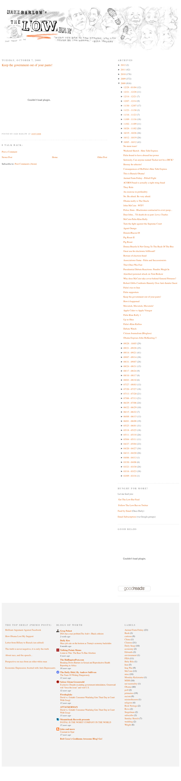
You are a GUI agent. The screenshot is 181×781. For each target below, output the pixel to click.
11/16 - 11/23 (130, 114)
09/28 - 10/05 (130, 343)
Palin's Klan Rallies (132, 324)
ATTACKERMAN (69, 706)
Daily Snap (130, 645)
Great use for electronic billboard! (139, 251)
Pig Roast (127, 241)
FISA (127, 658)
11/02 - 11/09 (130, 123)
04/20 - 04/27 (130, 448)
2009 (123, 78)
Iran (127, 664)
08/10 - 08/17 (130, 375)
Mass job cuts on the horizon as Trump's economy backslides (85, 643)
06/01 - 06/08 (130, 421)
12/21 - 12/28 (130, 91)
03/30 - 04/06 (130, 462)
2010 (123, 74)
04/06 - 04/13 (130, 457)
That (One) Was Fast (132, 264)
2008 (123, 83)
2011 (123, 69)
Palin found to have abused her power (141, 155)
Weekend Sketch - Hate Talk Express (140, 150)
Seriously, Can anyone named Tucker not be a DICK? (148, 159)
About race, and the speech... (18, 655)
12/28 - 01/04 (130, 87)
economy (129, 648)
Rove (127, 708)
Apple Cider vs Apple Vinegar (137, 310)
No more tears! (130, 146)
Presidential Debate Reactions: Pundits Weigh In (146, 269)
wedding (129, 721)
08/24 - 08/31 (130, 366)
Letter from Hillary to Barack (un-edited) (24, 642)
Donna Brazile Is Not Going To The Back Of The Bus (148, 246)
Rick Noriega (131, 705)
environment (131, 655)
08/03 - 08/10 (130, 379)
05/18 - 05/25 (130, 430)
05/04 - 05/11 (130, 439)
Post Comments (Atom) (26, 163)
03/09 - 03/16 (130, 475)
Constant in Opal (67, 731)
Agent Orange (130, 228)
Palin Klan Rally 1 (132, 315)
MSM (128, 680)
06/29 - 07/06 (130, 402)
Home (55, 157)
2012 (123, 65)
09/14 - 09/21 (130, 352)
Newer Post (7, 157)
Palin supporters (131, 292)
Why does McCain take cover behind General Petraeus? (149, 278)
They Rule (128, 187)
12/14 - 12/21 (130, 96)
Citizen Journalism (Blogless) (137, 333)
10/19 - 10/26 (130, 132)
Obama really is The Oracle (136, 200)
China (128, 639)
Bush (127, 633)
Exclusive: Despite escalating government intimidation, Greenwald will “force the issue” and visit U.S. (88, 686)
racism (128, 696)
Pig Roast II (128, 237)
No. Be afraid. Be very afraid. (137, 196)
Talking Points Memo (70, 650)
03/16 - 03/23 (130, 471)
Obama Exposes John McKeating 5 (140, 337)
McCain (129, 671)
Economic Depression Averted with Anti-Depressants (30, 667)
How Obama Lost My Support (19, 636)
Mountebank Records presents (75, 719)
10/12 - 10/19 (130, 137)
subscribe (129, 715)
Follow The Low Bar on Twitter (133, 505)
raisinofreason (131, 699)
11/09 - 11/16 (130, 119)
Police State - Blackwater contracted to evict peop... (147, 210)
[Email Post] (43, 134)
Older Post (102, 157)
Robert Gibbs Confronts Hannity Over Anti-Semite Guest (150, 283)
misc (127, 674)
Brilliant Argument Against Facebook (23, 629)
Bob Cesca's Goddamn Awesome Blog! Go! (81, 738)
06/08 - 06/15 (130, 416)
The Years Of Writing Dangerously (75, 675)
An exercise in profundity (135, 191)
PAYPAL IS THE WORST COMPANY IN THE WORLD (85, 722)
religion (129, 702)
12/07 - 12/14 (130, 101)
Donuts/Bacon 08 (131, 232)
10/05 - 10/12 (130, 142)
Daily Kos (65, 640)
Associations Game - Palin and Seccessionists (144, 260)
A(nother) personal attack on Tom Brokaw (143, 273)
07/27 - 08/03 (130, 384)
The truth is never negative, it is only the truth (27, 648)
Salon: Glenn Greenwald (72, 681)
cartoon (128, 636)
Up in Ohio (128, 319)
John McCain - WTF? (133, 205)
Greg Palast (66, 630)
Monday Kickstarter (134, 677)
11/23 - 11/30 (130, 110)
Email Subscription (127, 516)
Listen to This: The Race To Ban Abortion (78, 652)
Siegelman (130, 712)
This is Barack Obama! (134, 173)
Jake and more (67, 729)
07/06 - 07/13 (130, 398)
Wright (128, 724)
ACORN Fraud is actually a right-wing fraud (144, 182)
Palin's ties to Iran (131, 287)
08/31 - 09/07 (130, 361)
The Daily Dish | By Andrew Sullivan (78, 672)
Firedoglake (66, 694)
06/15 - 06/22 (130, 411)
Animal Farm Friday (134, 629)
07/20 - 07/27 (130, 389)
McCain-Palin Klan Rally (135, 219)
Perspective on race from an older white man (26, 661)
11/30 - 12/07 (130, 105)
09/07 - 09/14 (130, 357)
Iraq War (129, 667)
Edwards (129, 652)
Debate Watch (130, 328)
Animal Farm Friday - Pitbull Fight (139, 178)
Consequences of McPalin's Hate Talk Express (145, 168)
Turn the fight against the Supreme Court (142, 223)
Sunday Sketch (132, 718)
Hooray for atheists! (132, 164)
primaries (129, 693)
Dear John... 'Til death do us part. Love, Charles (145, 214)
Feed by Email (124, 510)
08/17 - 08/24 (130, 370)
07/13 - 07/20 (130, 393)
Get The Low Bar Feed (129, 499)
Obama (128, 686)
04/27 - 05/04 (130, 443)
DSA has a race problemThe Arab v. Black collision (82, 633)
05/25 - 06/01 (130, 425)
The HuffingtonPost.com (72, 659)
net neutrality (131, 683)
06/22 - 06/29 (130, 407)
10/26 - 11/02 (130, 128)
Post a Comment (9, 151)
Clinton (128, 642)
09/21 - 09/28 (130, 348)
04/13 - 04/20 (130, 452)
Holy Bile (129, 661)
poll (127, 689)
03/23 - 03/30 (130, 466)
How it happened (131, 301)
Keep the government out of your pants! (27, 65)
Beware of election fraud (135, 255)
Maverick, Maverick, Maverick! (138, 305)
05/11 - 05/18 (130, 434)
